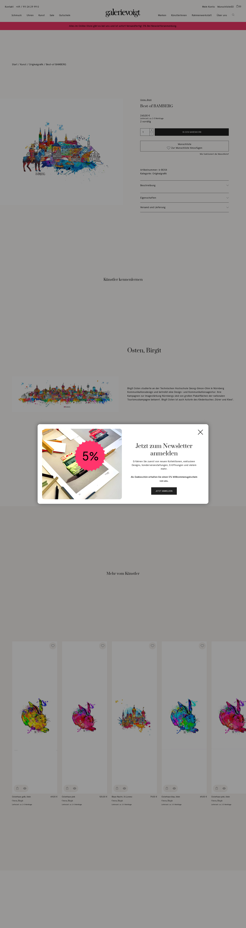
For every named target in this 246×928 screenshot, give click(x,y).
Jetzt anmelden (164, 491)
